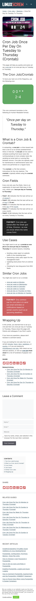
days (20, 344)
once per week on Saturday (16, 286)
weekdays (26, 344)
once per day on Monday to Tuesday (19, 293)
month (16, 207)
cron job (8, 67)
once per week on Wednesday (17, 284)
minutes (10, 344)
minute (6, 198)
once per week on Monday (16, 282)
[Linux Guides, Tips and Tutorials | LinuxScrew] (13, 4)
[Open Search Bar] (26, 4)
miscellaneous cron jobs (11, 348)
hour (5, 202)
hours (16, 344)
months (5, 346)
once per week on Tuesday (16, 289)
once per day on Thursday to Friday (19, 291)
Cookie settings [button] (7, 597)
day (8, 207)
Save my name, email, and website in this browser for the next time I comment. (18, 437)
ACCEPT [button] (16, 597)
